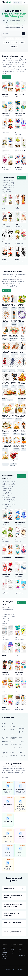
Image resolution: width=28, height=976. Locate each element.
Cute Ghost (21, 741)
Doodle (4, 259)
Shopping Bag (5, 756)
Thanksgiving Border (22, 751)
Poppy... (23, 338)
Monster (4, 726)
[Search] (20, 2)
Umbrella (4, 324)
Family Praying (5, 355)
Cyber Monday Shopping (13, 738)
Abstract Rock (15, 354)
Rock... (13, 355)
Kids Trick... (4, 448)
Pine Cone (21, 725)
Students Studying (12, 730)
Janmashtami (5, 150)
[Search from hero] (23, 33)
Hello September (13, 338)
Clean (7, 2)
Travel (16, 707)
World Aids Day (6, 574)
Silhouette (17, 259)
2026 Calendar (5, 637)
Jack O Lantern (22, 722)
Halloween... (4, 369)
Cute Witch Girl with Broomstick (23, 431)
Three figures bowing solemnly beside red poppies (21, 368)
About (20, 947)
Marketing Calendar (4, 959)
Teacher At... (13, 308)
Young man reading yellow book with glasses (5, 337)
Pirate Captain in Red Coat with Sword (4, 368)
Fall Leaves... (16, 448)
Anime (3, 224)
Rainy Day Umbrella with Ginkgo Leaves (5, 321)
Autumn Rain (5, 323)
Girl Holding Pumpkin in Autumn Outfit (14, 322)
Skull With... (4, 309)
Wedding (4, 655)
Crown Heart (5, 386)
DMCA (20, 949)
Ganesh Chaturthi (6, 167)
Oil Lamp (12, 734)
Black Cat (6, 42)
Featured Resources (4, 955)
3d (2, 207)
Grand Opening (19, 574)
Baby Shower (18, 690)
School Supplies (4, 730)
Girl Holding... (14, 324)
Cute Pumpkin (5, 741)
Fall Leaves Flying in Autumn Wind (16, 431)
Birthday (17, 637)
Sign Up (12, 949)
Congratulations (6, 592)
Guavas (4, 539)
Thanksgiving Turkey (5, 753)
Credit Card (18, 592)
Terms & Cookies (21, 952)
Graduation (5, 672)
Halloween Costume (4, 722)
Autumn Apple (13, 744)
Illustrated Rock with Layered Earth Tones (15, 352)
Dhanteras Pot (22, 386)
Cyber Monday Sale (5, 738)
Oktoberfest (5, 131)
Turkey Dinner (10, 400)
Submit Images (12, 952)
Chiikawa (17, 539)
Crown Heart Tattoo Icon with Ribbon (6, 383)
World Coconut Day (20, 150)
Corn (20, 744)
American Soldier (21, 732)
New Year (4, 707)
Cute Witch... (23, 434)
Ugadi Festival (21, 307)
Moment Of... (20, 369)
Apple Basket (12, 340)
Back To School (19, 672)
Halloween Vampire (12, 722)
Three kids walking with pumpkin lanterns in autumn (7, 446)
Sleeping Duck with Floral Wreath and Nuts (8, 416)
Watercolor (18, 242)
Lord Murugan (12, 369)
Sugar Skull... (5, 307)
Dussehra (4, 734)
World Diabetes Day (20, 522)
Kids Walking (5, 449)
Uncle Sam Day (18, 167)
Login (12, 947)
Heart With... (5, 385)
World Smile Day (6, 113)
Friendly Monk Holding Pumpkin (22, 353)
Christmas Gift (22, 755)
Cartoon (17, 207)
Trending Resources (4, 947)
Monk (22, 355)
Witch (11, 741)
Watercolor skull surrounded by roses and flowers (6, 306)
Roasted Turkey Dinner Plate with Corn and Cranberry (20, 416)
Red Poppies (23, 341)
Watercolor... (21, 323)
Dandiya (21, 747)
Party (16, 655)
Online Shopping (21, 736)
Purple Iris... (20, 324)
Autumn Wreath (15, 450)
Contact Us (22, 955)
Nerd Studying (4, 339)
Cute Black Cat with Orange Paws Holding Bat (14, 384)
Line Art (4, 242)
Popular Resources (4, 951)
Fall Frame (12, 726)
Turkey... (20, 401)
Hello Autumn (14, 46)
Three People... (21, 371)
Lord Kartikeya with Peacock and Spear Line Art (12, 368)
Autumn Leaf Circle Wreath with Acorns (16, 446)
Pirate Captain (4, 372)
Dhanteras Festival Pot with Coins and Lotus (22, 383)
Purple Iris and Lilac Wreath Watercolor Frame (21, 322)
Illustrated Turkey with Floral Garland (22, 398)
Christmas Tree (13, 755)
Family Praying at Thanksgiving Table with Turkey (6, 352)
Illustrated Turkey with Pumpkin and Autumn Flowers (6, 431)
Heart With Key (13, 463)
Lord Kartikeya (12, 371)
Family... (4, 354)
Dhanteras (21, 385)
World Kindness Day (20, 557)
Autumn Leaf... (15, 434)
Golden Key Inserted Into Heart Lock (13, 462)
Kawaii (16, 224)
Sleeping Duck (10, 418)
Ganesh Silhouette (4, 748)
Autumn (4, 690)
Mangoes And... (21, 309)
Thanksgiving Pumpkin (13, 751)
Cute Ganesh (22, 728)
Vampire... (23, 354)
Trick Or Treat (9, 38)
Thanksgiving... (21, 400)
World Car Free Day (20, 113)
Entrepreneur (5, 522)
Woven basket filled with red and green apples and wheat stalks (13, 337)
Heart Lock (12, 465)
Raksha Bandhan (6, 557)
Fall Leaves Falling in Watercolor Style (4, 462)
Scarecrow (14, 42)
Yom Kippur (5, 94)
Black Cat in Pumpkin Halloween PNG (23, 447)
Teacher (22, 42)
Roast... (3, 400)
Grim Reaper (19, 38)
